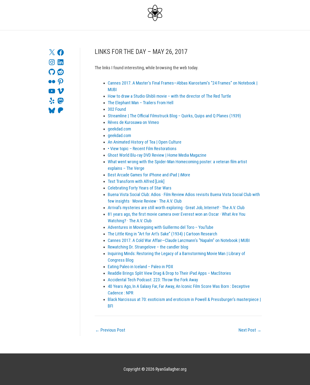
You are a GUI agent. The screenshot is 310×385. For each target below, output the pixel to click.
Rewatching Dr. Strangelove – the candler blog (148, 246)
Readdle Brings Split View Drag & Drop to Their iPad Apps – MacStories (169, 273)
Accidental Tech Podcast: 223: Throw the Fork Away (153, 279)
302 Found (117, 109)
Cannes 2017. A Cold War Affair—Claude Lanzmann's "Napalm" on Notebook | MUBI (179, 240)
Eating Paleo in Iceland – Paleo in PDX (140, 266)
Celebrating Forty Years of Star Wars (139, 187)
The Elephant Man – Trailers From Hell (140, 102)
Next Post (250, 330)
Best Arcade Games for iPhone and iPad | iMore (149, 174)
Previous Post (110, 330)
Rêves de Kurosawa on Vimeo (133, 122)
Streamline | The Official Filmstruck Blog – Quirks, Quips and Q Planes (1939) (174, 115)
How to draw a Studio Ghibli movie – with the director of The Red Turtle (169, 96)
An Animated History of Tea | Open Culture (144, 142)
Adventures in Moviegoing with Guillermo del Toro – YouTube (160, 227)
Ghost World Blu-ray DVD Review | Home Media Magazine (157, 155)
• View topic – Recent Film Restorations (142, 148)
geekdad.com (119, 128)
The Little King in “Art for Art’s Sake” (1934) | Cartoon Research (162, 233)
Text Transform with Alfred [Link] (136, 181)
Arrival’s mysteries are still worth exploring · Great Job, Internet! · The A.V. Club (176, 207)
